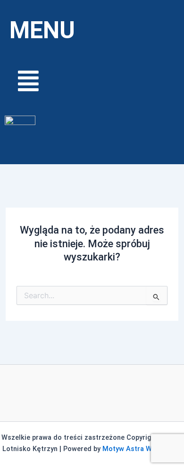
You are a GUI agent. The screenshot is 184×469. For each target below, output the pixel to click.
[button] (92, 80)
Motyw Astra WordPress (142, 448)
